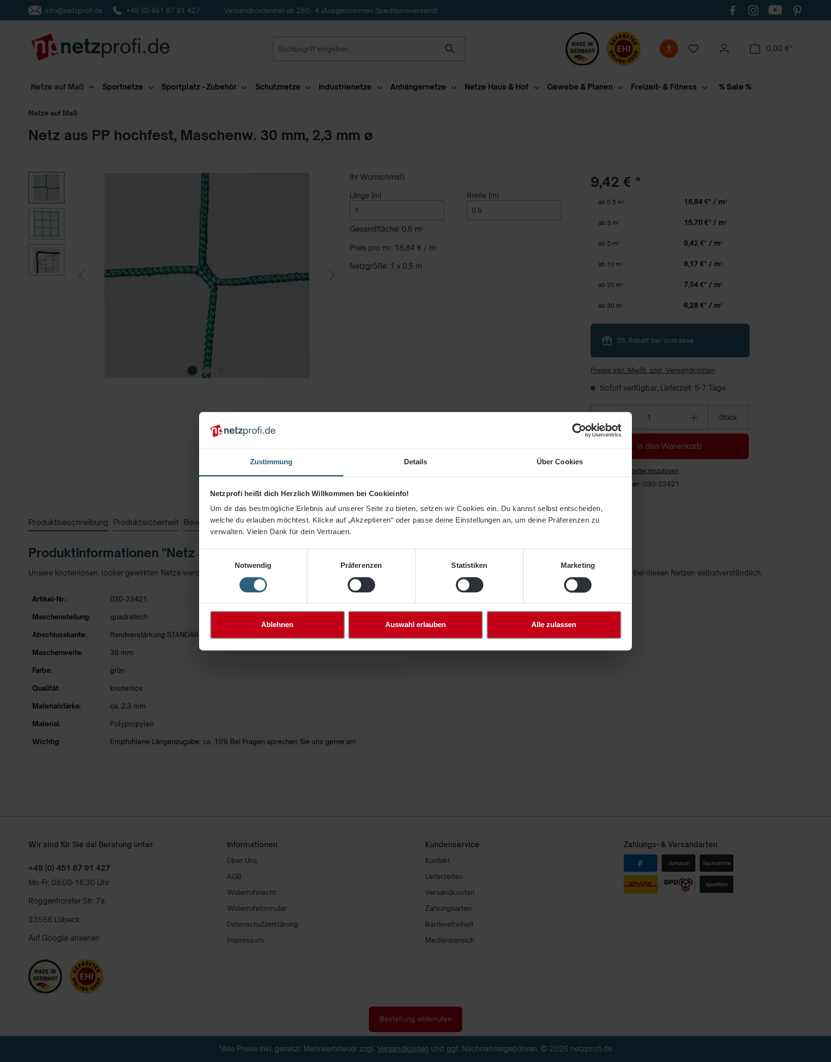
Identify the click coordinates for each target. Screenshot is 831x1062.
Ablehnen (277, 625)
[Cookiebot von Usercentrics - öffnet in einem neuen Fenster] (579, 430)
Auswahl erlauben (415, 625)
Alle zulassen (553, 625)
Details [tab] (416, 462)
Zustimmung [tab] (271, 462)
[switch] (361, 584)
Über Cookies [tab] (560, 462)
